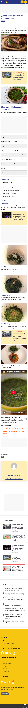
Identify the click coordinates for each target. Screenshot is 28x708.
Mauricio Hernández (14, 475)
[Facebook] (2, 653)
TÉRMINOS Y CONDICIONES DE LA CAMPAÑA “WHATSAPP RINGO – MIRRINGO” (13, 616)
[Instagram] (14, 653)
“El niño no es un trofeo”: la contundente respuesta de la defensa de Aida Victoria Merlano (13, 599)
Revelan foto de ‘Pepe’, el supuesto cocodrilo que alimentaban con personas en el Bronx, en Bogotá (19, 337)
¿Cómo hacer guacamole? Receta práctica (13, 428)
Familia (3, 21)
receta (2, 456)
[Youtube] (6, 653)
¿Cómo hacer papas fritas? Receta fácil (12, 436)
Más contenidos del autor (14, 478)
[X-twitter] (10, 653)
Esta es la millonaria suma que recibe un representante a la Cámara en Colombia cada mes (15, 610)
